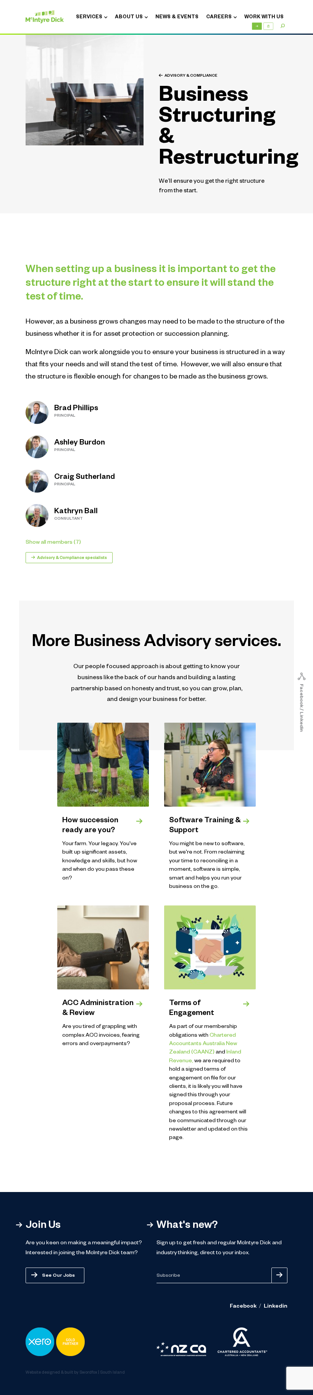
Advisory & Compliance (191, 76)
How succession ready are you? (90, 826)
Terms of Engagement (191, 1009)
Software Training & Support (205, 826)
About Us (129, 17)
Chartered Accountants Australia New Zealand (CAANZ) (203, 1044)
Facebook (243, 1307)
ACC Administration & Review (98, 1009)
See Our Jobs (58, 1276)
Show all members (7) (53, 543)
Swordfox (88, 1373)
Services (89, 17)
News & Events (176, 17)
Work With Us (264, 17)
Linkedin (275, 1307)
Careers (219, 17)
